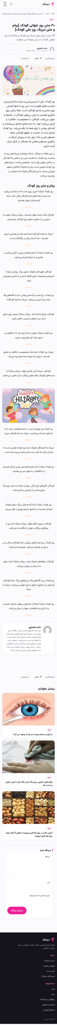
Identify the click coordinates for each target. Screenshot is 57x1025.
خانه (53, 13)
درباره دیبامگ (49, 960)
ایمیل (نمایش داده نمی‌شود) (40, 895)
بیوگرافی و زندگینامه (47, 999)
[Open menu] (5, 4)
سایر (47, 13)
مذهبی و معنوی (48, 1004)
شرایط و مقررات (49, 965)
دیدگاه (47, 856)
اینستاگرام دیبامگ (48, 976)
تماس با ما (50, 971)
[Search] (11, 4)
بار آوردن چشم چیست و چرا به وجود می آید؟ (32, 734)
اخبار (53, 989)
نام (48, 882)
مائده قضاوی (42, 48)
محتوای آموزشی (49, 1009)
